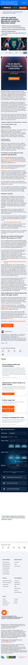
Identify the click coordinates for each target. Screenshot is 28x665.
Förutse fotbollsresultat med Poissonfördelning (11, 365)
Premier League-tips (8, 400)
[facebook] (9, 351)
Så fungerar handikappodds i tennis (13, 417)
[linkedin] (3, 354)
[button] (8, 560)
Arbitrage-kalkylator (14, 477)
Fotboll (2, 52)
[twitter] (15, 351)
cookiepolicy (15, 4)
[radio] (11, 437)
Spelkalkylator (12, 483)
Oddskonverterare (13, 489)
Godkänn (24, 2)
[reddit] (20, 351)
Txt (21, 52)
